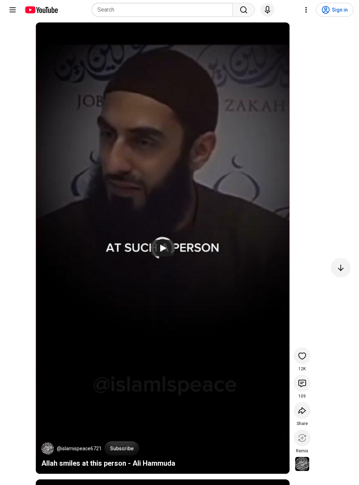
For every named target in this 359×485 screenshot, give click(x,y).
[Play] (163, 248)
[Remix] (302, 438)
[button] (47, 448)
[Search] (243, 10)
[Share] (302, 410)
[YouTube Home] (41, 10)
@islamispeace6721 (79, 448)
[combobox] (164, 10)
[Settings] (306, 10)
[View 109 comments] (302, 383)
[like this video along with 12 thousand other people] (302, 355)
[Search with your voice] (267, 10)
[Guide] (12, 10)
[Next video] (341, 268)
